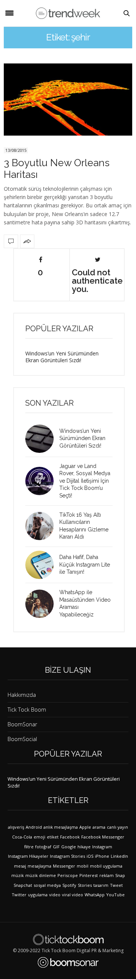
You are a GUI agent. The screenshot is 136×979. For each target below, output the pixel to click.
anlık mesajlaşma (60, 827)
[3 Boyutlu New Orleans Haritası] (68, 99)
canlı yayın (117, 827)
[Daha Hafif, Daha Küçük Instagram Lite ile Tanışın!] (42, 565)
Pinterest (88, 875)
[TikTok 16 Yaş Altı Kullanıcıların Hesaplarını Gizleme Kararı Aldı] (42, 526)
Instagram (102, 846)
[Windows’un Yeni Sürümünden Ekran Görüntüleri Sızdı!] (42, 439)
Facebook (70, 837)
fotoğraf (43, 846)
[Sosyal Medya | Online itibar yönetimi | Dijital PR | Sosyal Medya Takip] (68, 13)
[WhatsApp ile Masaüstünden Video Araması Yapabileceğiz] (42, 604)
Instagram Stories (67, 856)
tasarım (100, 885)
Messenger (64, 866)
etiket (53, 837)
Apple (85, 827)
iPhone (102, 856)
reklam (106, 875)
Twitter (19, 894)
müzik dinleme (40, 875)
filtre (29, 846)
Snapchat (23, 885)
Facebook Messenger (102, 837)
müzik (17, 875)
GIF (56, 846)
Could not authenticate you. (97, 280)
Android (34, 827)
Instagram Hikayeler (28, 856)
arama (99, 827)
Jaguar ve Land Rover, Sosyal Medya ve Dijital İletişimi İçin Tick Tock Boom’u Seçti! (84, 481)
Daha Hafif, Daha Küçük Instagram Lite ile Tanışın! (84, 564)
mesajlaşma (39, 866)
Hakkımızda (22, 694)
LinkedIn (119, 856)
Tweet (116, 885)
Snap (120, 875)
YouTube (115, 894)
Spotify (69, 885)
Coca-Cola (22, 837)
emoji (39, 837)
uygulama (38, 894)
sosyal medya (47, 885)
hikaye (84, 846)
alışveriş (16, 827)
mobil (82, 866)
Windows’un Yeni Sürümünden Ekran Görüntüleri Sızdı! (62, 357)
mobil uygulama (106, 866)
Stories (85, 885)
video (54, 894)
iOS (90, 856)
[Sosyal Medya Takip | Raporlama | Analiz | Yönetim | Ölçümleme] (68, 962)
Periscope (67, 875)
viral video (72, 894)
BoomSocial (22, 739)
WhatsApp (95, 894)
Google (68, 846)
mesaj (20, 866)
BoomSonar (22, 724)
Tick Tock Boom (27, 709)
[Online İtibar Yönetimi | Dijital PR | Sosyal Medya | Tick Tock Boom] (68, 939)
